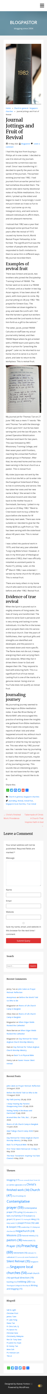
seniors (21, 1257)
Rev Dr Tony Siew (14, 1339)
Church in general (21, 108)
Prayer (14, 1246)
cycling (21, 1212)
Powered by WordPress (18, 1387)
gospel (11, 1219)
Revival (20, 801)
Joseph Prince (26, 1222)
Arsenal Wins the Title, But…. (18, 1117)
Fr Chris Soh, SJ (13, 1326)
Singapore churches (31, 797)
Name (9, 889)
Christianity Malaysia (15, 1336)
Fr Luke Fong (12, 1320)
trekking (23, 1281)
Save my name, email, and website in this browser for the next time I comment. (23, 930)
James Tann (11, 1316)
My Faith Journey (13, 1099)
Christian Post (12, 1313)
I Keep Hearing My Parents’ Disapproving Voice (18, 1104)
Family (19, 1215)
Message (10, 858)
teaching (12, 1282)
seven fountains (31, 1257)
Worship (26, 1286)
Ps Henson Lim (13, 1352)
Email (9, 900)
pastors (14, 1240)
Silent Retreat (18, 1261)
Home (8, 108)
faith (10, 1216)
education (31, 1212)
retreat (32, 1253)
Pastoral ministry (30, 1235)
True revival (31, 804)
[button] (42, 5)
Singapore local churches (16, 804)
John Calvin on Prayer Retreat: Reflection (23, 1086)
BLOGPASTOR (23, 22)
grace (19, 1219)
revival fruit (28, 801)
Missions (14, 1235)
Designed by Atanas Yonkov (17, 1383)
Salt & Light (11, 1310)
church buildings (19, 1196)
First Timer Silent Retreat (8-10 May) (22, 1149)
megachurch (24, 1231)
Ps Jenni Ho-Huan (14, 1343)
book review (25, 1180)
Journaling (13, 801)
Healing (27, 1219)
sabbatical (12, 1257)
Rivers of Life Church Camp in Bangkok (22, 1124)
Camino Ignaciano (17, 1185)
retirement (20, 1252)
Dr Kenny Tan (12, 1346)
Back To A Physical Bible (24, 1055)
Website (10, 911)
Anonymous (11, 997)
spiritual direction (22, 1277)
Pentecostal (29, 1240)
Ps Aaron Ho (12, 1329)
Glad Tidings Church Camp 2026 (20, 1131)
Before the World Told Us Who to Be (22, 1092)
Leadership (27, 1227)
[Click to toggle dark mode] (40, 1385)
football (30, 1216)
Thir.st (9, 1356)
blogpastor (25, 144)
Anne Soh (10, 1349)
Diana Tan (11, 1323)
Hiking (35, 1219)
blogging (13, 1180)
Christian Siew (12, 1333)
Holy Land (12, 1223)
